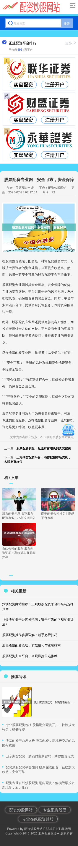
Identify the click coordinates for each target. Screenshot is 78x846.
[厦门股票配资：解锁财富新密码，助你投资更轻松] (17, 702)
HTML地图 (63, 828)
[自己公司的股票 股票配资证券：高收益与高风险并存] (19, 534)
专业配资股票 (54, 810)
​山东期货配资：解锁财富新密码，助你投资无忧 (40, 756)
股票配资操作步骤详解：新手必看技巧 (29, 634)
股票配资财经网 (49, 833)
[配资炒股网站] (31, 7)
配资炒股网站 (21, 810)
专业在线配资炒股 (38, 819)
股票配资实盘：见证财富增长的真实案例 (43, 448)
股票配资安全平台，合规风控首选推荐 (29, 655)
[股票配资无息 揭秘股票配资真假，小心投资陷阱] (19, 499)
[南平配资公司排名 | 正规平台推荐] (58, 499)
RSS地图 (49, 828)
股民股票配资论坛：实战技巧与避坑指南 (31, 645)
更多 (68, 42)
